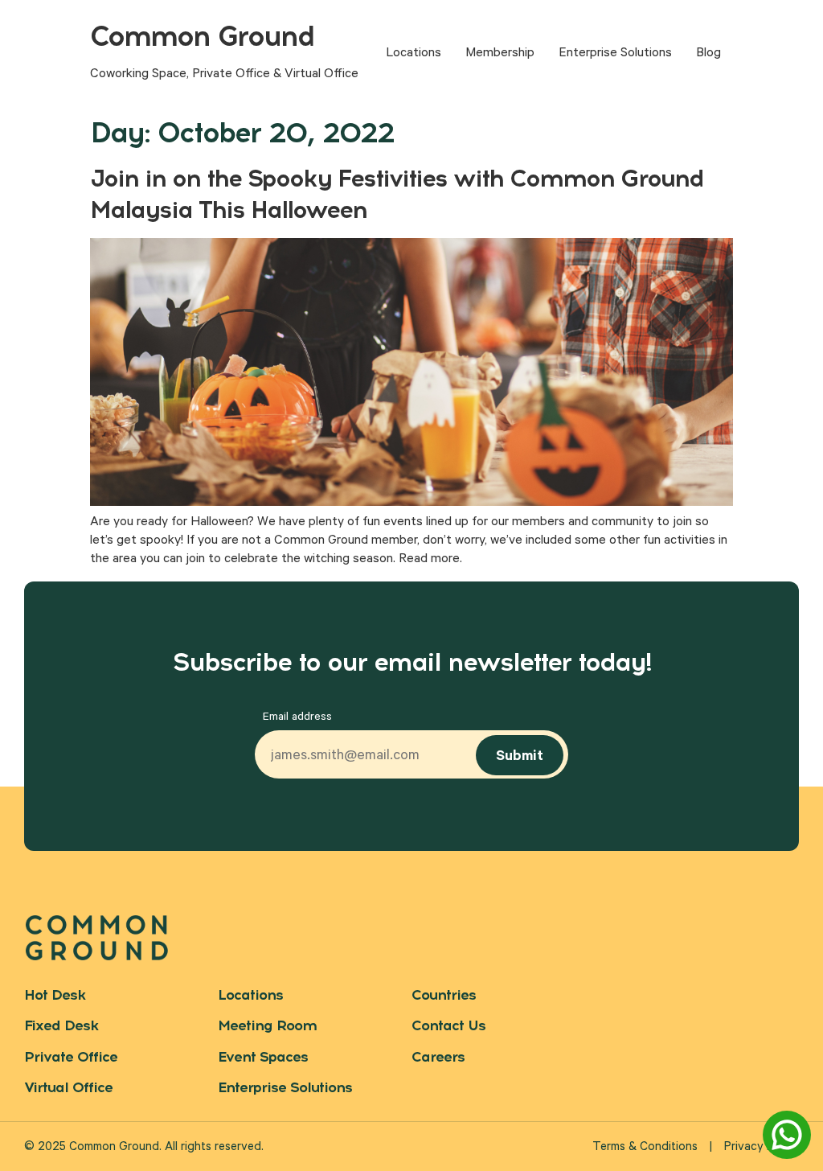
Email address (297, 718)
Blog (708, 54)
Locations (413, 54)
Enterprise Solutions (615, 54)
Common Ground (201, 36)
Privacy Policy (761, 1148)
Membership (499, 54)
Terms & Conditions (645, 1148)
